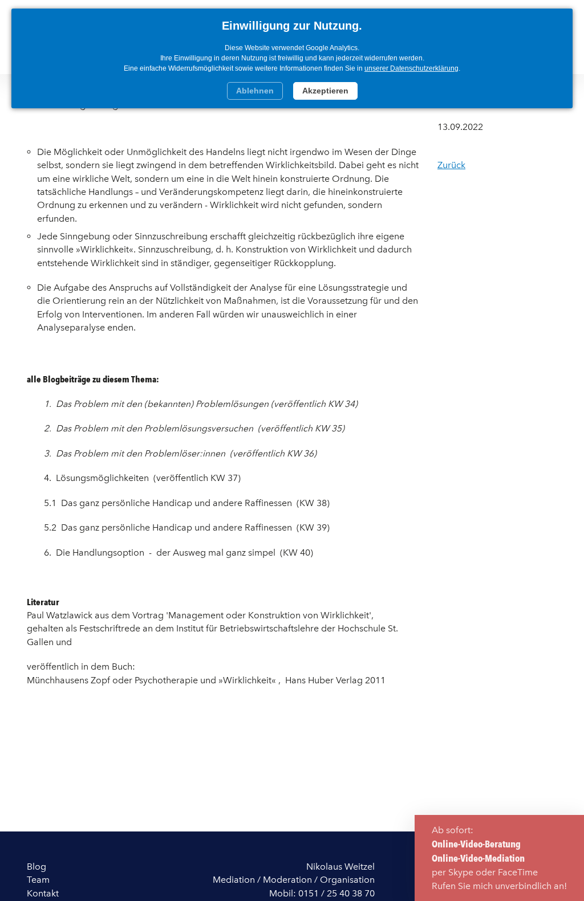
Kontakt (43, 893)
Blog (36, 866)
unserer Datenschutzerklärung (411, 68)
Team (38, 879)
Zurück (451, 165)
